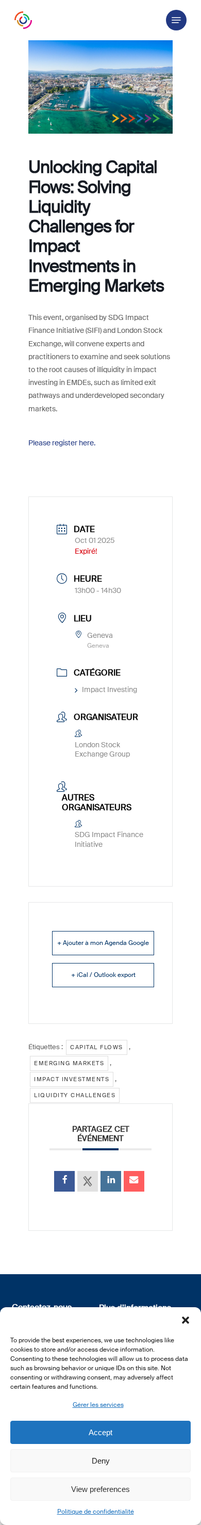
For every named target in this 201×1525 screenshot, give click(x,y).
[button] (185, 1320)
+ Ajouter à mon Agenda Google (103, 943)
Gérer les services (98, 1405)
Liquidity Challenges (74, 1095)
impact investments (71, 1079)
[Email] (134, 1181)
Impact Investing (109, 689)
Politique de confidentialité (95, 1511)
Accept (100, 1432)
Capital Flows (96, 1047)
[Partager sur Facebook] (64, 1181)
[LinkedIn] (110, 1181)
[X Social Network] (87, 1181)
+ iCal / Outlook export (103, 975)
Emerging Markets (69, 1063)
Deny (101, 1460)
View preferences (100, 1489)
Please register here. (61, 442)
